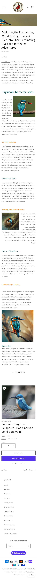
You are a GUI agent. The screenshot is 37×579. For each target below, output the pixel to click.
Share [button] (5, 57)
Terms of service (19, 572)
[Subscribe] (28, 546)
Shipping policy (29, 572)
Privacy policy (9, 572)
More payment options (18, 463)
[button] (4, 7)
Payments (7, 498)
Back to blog (20, 372)
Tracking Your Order (10, 533)
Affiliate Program (9, 529)
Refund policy (8, 516)
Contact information (19, 574)
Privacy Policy (8, 503)
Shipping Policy (9, 507)
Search (6, 485)
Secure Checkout (9, 525)
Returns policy (8, 520)
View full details (28, 470)
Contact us (7, 494)
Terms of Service (9, 511)
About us (7, 489)
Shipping (3, 438)
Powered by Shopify (21, 569)
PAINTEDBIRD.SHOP (11, 569)
